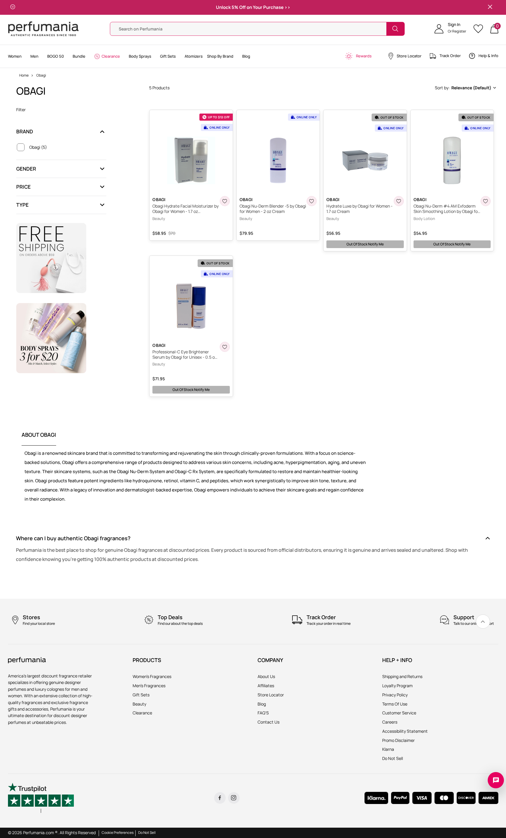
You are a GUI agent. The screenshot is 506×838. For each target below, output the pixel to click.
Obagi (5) (38, 147)
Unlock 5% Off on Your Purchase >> (253, 7)
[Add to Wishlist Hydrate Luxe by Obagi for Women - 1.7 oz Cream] (399, 201)
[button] (450, 28)
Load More (323, 407)
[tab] (39, 438)
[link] (483, 621)
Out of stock (365, 244)
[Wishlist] (480, 29)
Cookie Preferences (118, 832)
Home (24, 75)
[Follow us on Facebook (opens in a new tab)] (220, 798)
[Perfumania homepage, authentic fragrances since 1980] (43, 28)
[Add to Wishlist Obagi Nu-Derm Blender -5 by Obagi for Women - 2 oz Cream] (312, 201)
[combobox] (465, 88)
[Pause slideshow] (12, 7)
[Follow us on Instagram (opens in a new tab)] (234, 798)
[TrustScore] (41, 798)
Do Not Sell (147, 832)
